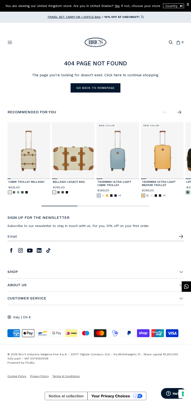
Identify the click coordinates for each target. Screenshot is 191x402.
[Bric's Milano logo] (95, 42)
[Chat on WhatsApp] (186, 286)
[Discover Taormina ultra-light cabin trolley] (117, 150)
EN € (27, 317)
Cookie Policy (16, 376)
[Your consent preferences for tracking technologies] (182, 393)
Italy (16, 317)
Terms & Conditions (66, 376)
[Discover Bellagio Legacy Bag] (73, 150)
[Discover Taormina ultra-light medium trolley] (162, 150)
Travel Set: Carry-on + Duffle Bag (74, 17)
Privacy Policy (39, 376)
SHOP (12, 272)
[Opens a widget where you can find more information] (173, 394)
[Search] (170, 42)
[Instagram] (20, 250)
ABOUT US (17, 285)
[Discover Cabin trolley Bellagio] (28, 150)
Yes (117, 6)
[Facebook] (11, 250)
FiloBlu (30, 362)
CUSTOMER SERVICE (26, 298)
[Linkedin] (39, 250)
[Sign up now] (181, 236)
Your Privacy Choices (110, 396)
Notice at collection (66, 396)
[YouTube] (30, 250)
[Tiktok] (48, 250)
